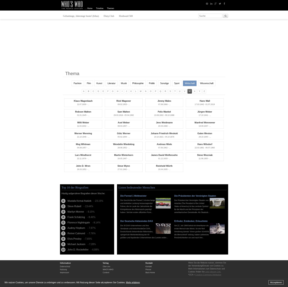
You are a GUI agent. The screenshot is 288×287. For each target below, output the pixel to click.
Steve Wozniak (205, 157)
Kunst (99, 83)
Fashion (77, 83)
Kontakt (149, 266)
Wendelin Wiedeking (123, 146)
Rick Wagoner (123, 102)
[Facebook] (224, 3)
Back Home (150, 273)
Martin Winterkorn (123, 157)
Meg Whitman (83, 146)
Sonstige (164, 83)
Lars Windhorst (83, 157)
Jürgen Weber (204, 113)
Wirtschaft (190, 83)
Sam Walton (124, 113)
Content (106, 273)
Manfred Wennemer (205, 124)
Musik (124, 83)
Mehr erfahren (133, 282)
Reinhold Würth (164, 167)
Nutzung (63, 269)
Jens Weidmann (164, 124)
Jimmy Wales (164, 102)
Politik (152, 83)
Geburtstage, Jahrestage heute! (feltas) (81, 16)
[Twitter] (220, 3)
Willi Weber (83, 124)
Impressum (64, 273)
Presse (148, 269)
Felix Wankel (164, 113)
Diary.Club (109, 16)
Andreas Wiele (164, 146)
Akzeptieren (276, 282)
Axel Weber (124, 124)
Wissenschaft (206, 83)
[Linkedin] (211, 3)
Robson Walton (83, 113)
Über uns (106, 266)
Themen (110, 8)
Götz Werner (123, 135)
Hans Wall (205, 102)
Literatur (112, 83)
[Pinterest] (207, 3)
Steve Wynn (123, 167)
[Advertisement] (144, 46)
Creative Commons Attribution (208, 275)
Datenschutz (65, 266)
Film (89, 83)
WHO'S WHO (108, 269)
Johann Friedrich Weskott (164, 135)
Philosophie (138, 83)
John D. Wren (83, 167)
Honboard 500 (126, 16)
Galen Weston (204, 135)
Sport (176, 83)
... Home (88, 8)
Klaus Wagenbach (83, 102)
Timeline (99, 8)
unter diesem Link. (213, 272)
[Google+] (216, 3)
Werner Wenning (83, 135)
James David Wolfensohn (164, 157)
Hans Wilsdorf (205, 146)
